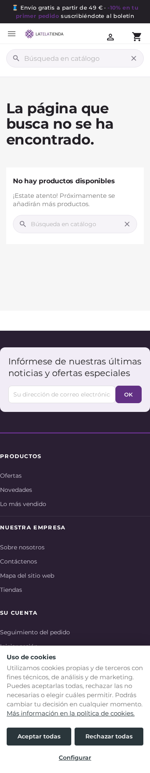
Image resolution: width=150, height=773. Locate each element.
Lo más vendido (23, 504)
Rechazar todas (108, 736)
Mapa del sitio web (27, 575)
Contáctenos (18, 561)
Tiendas (11, 589)
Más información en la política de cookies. (71, 713)
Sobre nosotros (22, 547)
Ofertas (11, 475)
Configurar (75, 757)
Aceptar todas (39, 736)
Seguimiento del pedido (35, 632)
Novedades (16, 490)
